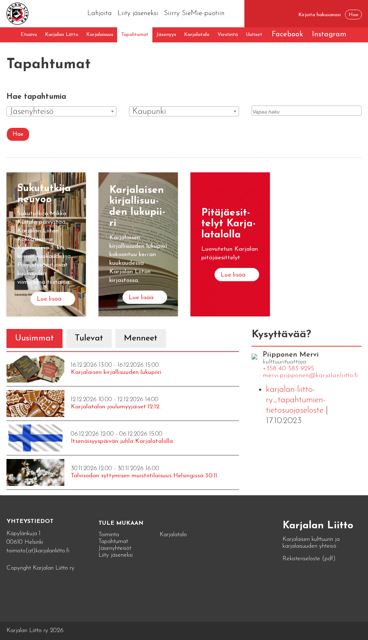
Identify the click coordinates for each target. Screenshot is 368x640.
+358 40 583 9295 (288, 369)
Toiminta (108, 535)
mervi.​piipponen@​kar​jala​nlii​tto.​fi (310, 375)
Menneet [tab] (140, 338)
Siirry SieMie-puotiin (194, 13)
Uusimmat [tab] (34, 338)
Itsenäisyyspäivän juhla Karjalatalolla (122, 441)
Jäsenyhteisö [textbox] (32, 111)
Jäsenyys (166, 34)
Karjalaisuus (99, 34)
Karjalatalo (197, 34)
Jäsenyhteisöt (114, 548)
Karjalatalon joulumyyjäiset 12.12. (116, 407)
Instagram (329, 34)
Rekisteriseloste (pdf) (309, 559)
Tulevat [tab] (89, 338)
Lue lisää (49, 299)
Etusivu (28, 34)
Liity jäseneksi (138, 13)
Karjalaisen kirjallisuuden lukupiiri (116, 372)
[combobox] (61, 111)
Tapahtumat (134, 34)
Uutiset (254, 34)
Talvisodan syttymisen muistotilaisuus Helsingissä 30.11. (144, 476)
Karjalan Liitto (61, 34)
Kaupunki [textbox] (149, 111)
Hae (18, 134)
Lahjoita (99, 13)
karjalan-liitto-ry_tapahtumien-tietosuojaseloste (296, 400)
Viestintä (227, 34)
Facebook (287, 34)
